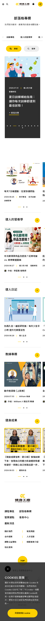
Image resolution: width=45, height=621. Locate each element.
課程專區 (9, 511)
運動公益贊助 (10, 542)
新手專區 (22, 197)
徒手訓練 (32, 197)
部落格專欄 (25, 511)
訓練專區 (10, 37)
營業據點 (9, 517)
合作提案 (8, 536)
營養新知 (12, 92)
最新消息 (9, 523)
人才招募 (31, 536)
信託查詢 (8, 547)
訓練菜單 (7, 200)
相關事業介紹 (33, 542)
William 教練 (24, 396)
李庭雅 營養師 (20, 270)
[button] (42, 37)
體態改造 (22, 470)
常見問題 (31, 531)
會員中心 (24, 517)
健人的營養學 (26, 37)
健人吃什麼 (28, 88)
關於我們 (8, 531)
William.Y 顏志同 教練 (24, 401)
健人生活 (22, 335)
